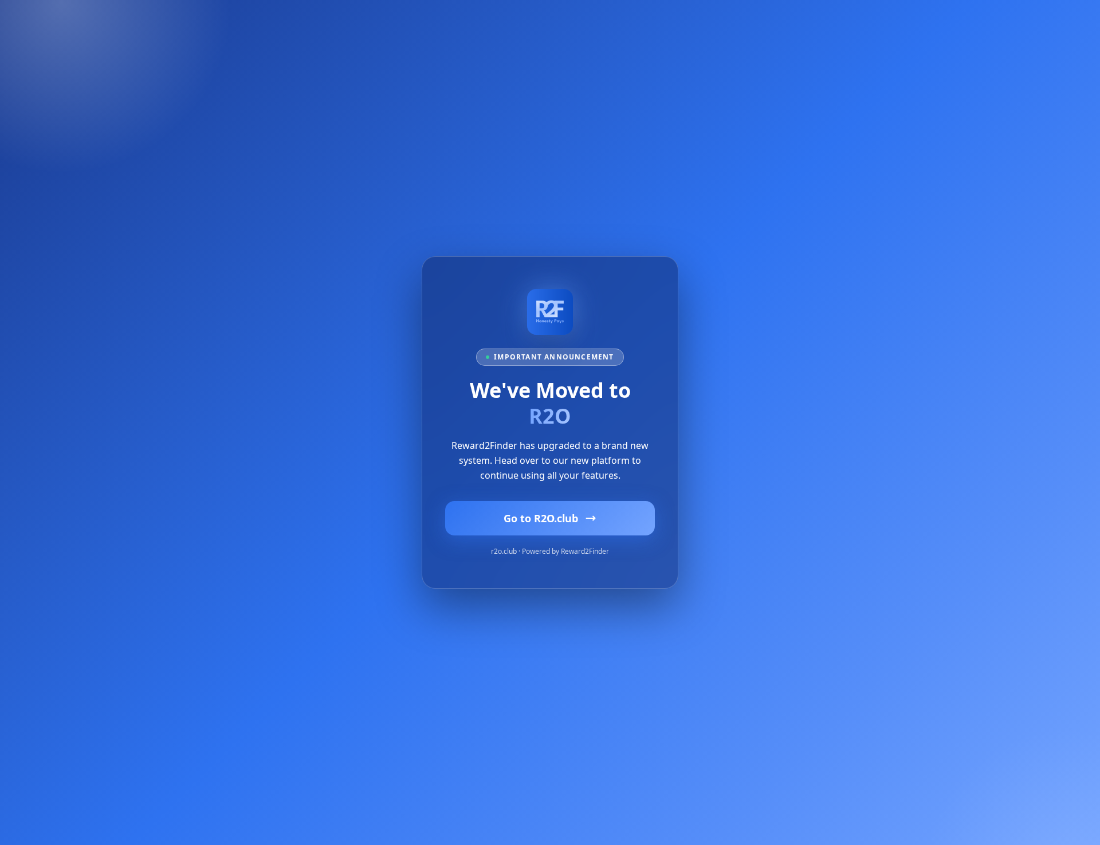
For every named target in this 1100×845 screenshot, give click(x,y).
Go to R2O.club (541, 518)
